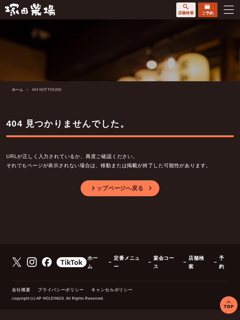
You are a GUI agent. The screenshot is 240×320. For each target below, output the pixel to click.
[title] (30, 9)
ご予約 (208, 13)
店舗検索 (186, 13)
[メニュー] (229, 10)
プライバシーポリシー (61, 289)
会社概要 (21, 289)
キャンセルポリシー (111, 289)
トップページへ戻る (117, 188)
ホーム (17, 90)
